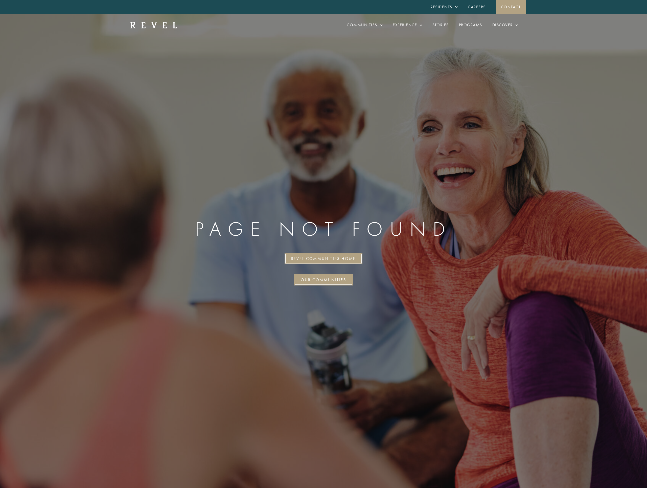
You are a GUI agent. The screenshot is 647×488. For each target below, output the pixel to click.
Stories (440, 25)
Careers (477, 7)
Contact (511, 7)
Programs (470, 25)
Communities (362, 25)
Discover (502, 25)
